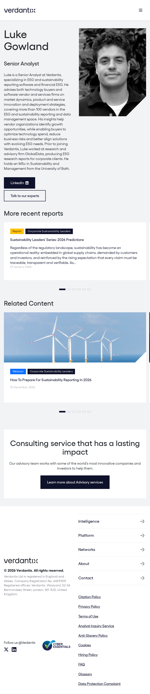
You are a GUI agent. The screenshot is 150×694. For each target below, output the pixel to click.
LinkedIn (17, 183)
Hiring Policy (88, 655)
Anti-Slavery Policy (93, 635)
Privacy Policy (89, 606)
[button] (62, 289)
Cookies (84, 645)
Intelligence (88, 521)
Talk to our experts (25, 196)
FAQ (81, 664)
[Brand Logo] (20, 10)
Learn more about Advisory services (75, 482)
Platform (86, 535)
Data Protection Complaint (99, 684)
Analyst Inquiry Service (96, 626)
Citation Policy (89, 597)
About (83, 563)
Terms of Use (88, 616)
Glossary (85, 674)
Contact (85, 578)
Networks (86, 549)
